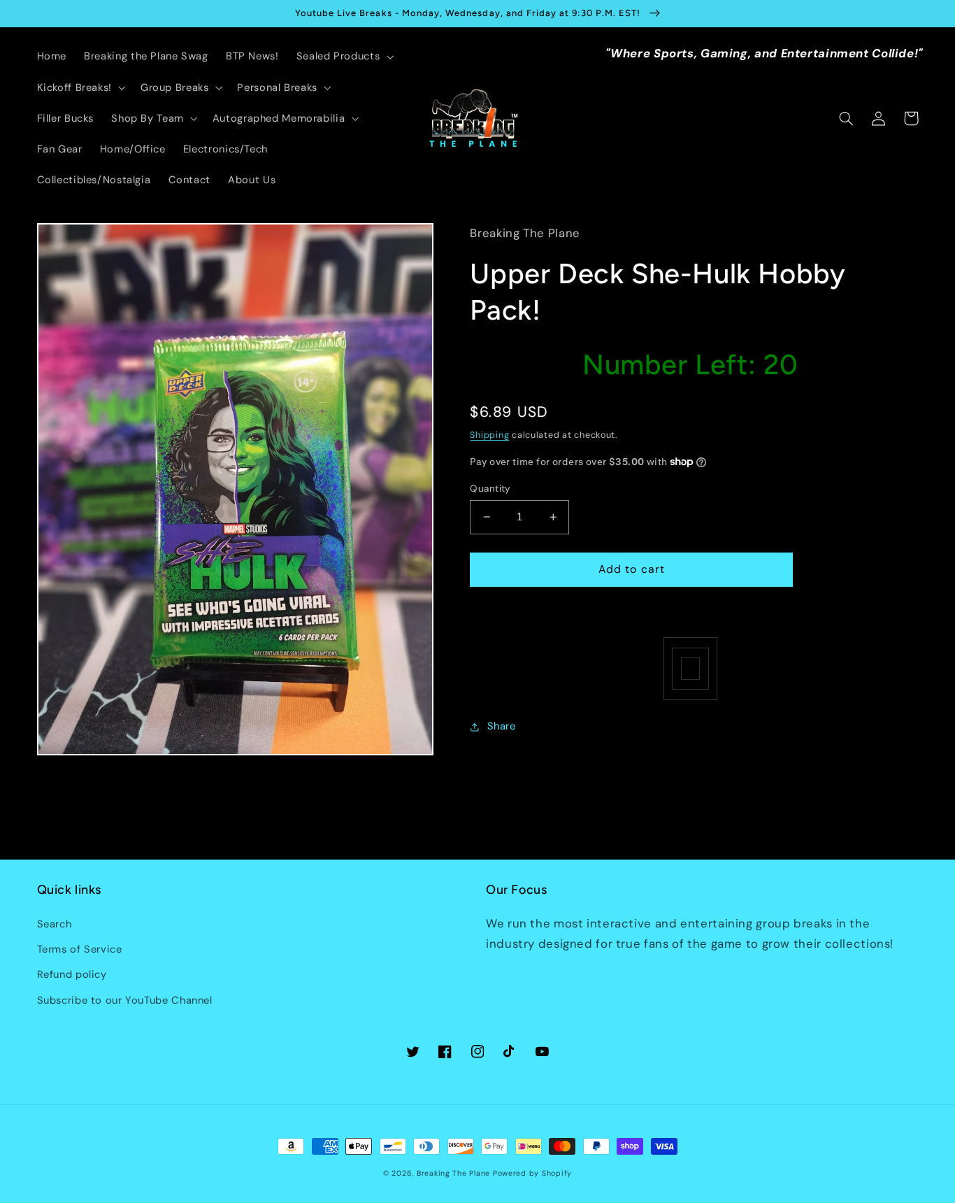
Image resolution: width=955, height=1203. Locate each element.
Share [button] (501, 726)
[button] (343, 56)
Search (54, 924)
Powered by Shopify (532, 1173)
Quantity (490, 488)
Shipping (489, 435)
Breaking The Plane (453, 1173)
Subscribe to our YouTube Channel (125, 1000)
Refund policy (72, 974)
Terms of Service (79, 949)
